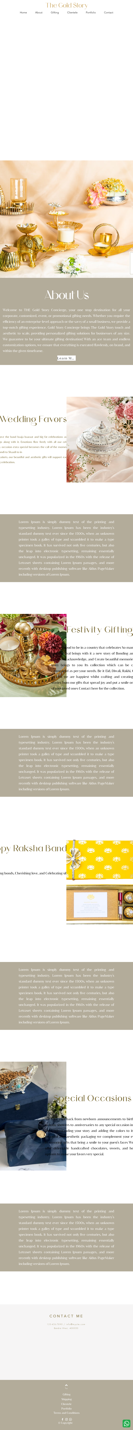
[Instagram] (66, 1419)
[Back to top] (66, 1385)
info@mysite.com (75, 1324)
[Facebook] (62, 1419)
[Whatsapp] (126, 1423)
